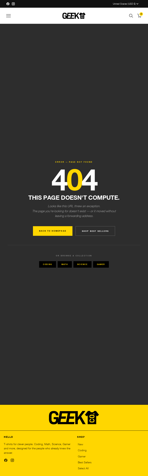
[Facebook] (6, 460)
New (80, 444)
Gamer (101, 264)
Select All (83, 468)
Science (82, 264)
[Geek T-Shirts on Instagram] (13, 4)
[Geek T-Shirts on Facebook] (8, 4)
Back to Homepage (52, 231)
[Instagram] (12, 460)
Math (64, 264)
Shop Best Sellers (95, 231)
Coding (47, 264)
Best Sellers (85, 462)
